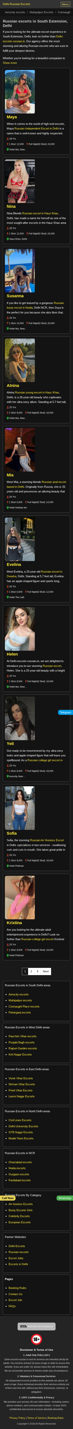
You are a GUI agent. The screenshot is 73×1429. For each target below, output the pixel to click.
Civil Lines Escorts (20, 1120)
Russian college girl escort (37, 939)
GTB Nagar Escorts (21, 1132)
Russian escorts (19, 1252)
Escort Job (15, 1300)
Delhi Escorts (17, 1246)
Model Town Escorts (21, 1138)
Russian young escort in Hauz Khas (37, 392)
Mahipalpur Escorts (41, 12)
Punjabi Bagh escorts (22, 1042)
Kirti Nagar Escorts (20, 1054)
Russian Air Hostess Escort (47, 840)
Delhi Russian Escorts (16, 4)
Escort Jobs (16, 1258)
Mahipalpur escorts (20, 1000)
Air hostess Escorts (21, 1204)
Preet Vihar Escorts (21, 1090)
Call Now (8, 1198)
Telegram (65, 712)
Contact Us (15, 1294)
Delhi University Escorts (23, 1126)
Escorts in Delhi (18, 1264)
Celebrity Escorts (19, 1216)
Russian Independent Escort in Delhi (36, 128)
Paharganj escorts (20, 1012)
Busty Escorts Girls (21, 1210)
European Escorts (20, 1222)
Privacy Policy (17, 1418)
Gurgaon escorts (19, 1174)
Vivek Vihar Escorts (21, 1078)
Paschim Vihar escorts (22, 1036)
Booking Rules (17, 1287)
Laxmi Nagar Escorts (22, 1096)
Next (46, 971)
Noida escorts (17, 1168)
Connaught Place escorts (24, 1006)
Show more (10, 62)
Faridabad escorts (20, 1180)
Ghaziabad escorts (20, 1162)
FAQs (12, 1306)
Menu (65, 4)
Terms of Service (37, 1418)
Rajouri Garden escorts (23, 1048)
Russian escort (52, 665)
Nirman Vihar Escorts (22, 1084)
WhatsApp (64, 1198)
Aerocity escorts (15, 12)
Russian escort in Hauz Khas (40, 213)
